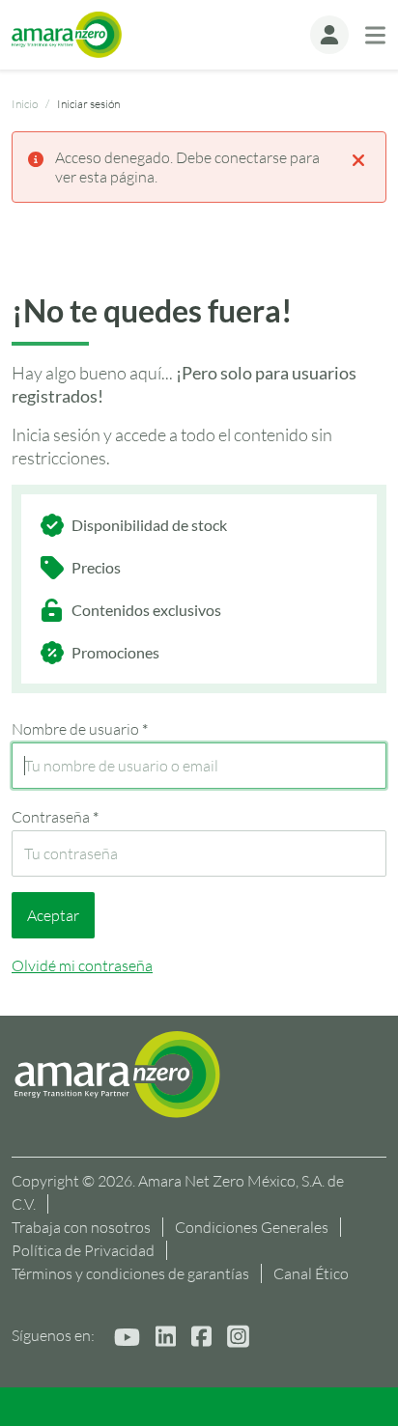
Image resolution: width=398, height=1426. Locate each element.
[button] (329, 34)
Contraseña (55, 816)
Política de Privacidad (83, 1250)
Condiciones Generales (251, 1227)
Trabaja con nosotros (81, 1227)
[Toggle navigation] (375, 35)
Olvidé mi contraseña (82, 965)
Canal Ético (311, 1273)
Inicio (25, 104)
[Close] (358, 158)
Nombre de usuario (80, 729)
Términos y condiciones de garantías (130, 1273)
